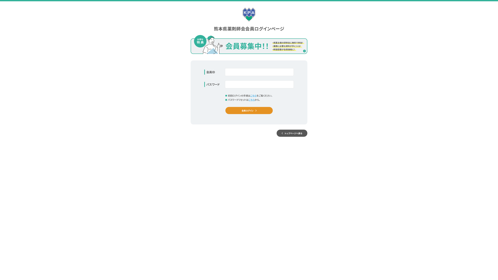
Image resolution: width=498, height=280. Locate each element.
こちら (253, 95)
